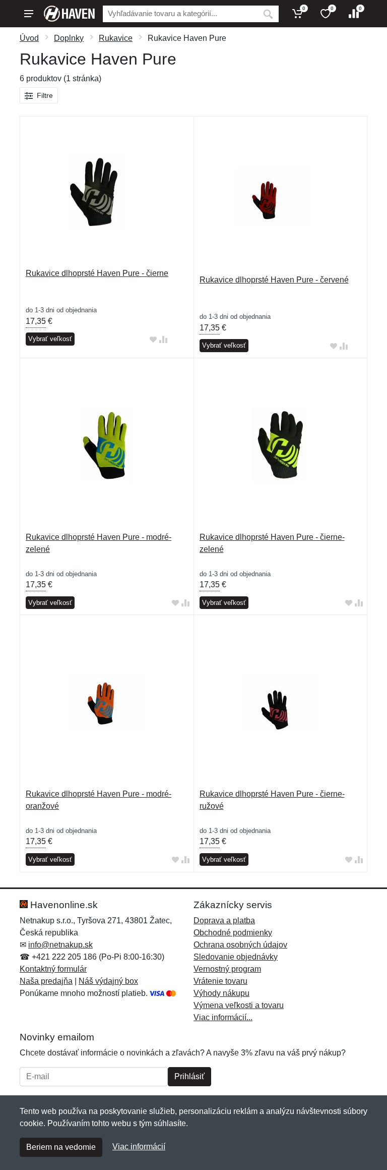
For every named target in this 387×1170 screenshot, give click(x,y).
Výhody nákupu (221, 993)
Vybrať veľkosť (50, 339)
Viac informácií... (223, 1017)
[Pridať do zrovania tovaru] (163, 339)
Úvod (29, 38)
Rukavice (116, 38)
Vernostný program (227, 969)
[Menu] (29, 14)
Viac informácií (138, 1146)
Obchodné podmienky (233, 932)
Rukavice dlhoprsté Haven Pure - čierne (97, 273)
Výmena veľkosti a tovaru (239, 1005)
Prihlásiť (189, 1076)
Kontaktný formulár (53, 969)
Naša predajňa (46, 981)
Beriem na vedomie (61, 1147)
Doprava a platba (224, 920)
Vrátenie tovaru (220, 981)
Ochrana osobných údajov (240, 944)
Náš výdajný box (108, 981)
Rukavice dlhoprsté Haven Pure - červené (274, 279)
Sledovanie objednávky (236, 957)
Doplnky (69, 38)
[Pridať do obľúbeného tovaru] (153, 339)
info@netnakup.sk (60, 944)
